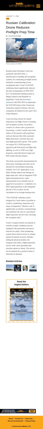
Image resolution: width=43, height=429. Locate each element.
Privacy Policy (30, 421)
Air (7, 19)
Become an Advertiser (15, 421)
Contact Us (19, 419)
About (11, 419)
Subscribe (28, 419)
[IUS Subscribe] (18, 411)
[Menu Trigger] (38, 6)
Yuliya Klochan (14, 36)
